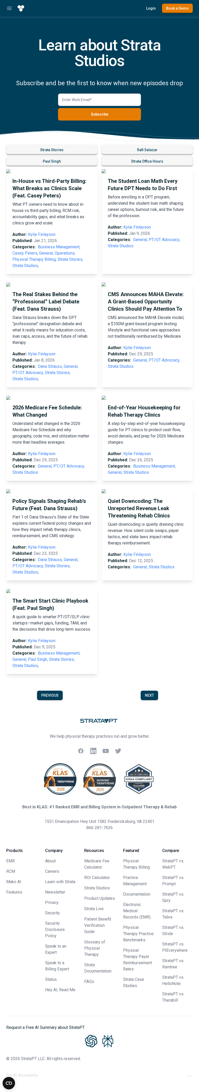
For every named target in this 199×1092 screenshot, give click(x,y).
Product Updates (99, 898)
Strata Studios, (25, 265)
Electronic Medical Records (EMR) (137, 911)
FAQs (89, 981)
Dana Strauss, (50, 366)
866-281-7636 (99, 827)
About (50, 860)
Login (151, 8)
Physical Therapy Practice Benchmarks (138, 933)
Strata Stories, (70, 259)
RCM (10, 871)
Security (52, 912)
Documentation (136, 894)
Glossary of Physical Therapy (94, 948)
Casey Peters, (25, 253)
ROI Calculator (97, 877)
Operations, (65, 253)
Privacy (52, 902)
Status (51, 979)
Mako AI (13, 881)
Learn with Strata (60, 881)
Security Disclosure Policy (55, 929)
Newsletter (55, 892)
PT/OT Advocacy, (164, 239)
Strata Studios (120, 245)
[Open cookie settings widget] (9, 1083)
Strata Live (94, 908)
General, (46, 253)
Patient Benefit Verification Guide (97, 925)
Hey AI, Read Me (60, 989)
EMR (10, 860)
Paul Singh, (38, 659)
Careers (52, 871)
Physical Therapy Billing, (34, 259)
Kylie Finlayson (41, 234)
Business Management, (59, 246)
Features (14, 892)
